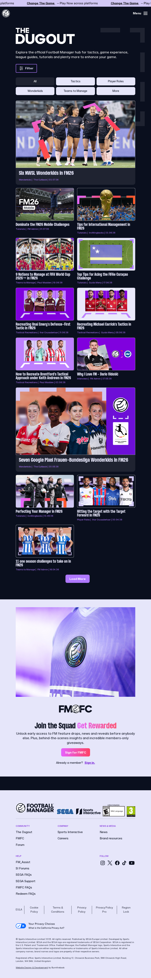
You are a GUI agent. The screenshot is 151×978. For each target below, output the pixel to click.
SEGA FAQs (24, 875)
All (35, 81)
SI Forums (22, 868)
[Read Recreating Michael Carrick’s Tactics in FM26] (106, 311)
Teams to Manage (75, 91)
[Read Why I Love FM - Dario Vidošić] (106, 361)
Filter (29, 68)
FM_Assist (23, 862)
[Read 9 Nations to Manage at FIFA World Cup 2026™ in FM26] (45, 261)
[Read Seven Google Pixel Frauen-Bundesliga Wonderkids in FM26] (75, 429)
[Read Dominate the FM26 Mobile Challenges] (45, 211)
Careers (63, 838)
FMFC (20, 838)
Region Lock (126, 910)
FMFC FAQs (24, 887)
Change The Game (75, 3)
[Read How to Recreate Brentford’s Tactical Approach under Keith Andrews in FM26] (45, 361)
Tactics (75, 81)
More (115, 91)
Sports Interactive (70, 832)
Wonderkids (35, 91)
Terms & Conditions (57, 910)
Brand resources (111, 838)
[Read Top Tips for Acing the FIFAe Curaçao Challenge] (106, 261)
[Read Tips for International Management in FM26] (106, 211)
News (104, 832)
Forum (20, 845)
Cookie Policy (34, 910)
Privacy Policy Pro (104, 910)
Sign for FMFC (75, 753)
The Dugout (24, 832)
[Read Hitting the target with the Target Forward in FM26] (106, 498)
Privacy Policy (81, 910)
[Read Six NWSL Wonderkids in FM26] (75, 143)
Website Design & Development (32, 967)
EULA (19, 909)
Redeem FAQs (26, 894)
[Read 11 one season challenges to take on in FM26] (45, 548)
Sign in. (90, 763)
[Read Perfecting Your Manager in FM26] (45, 498)
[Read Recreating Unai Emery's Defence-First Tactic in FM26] (45, 311)
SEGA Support (25, 881)
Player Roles (116, 81)
